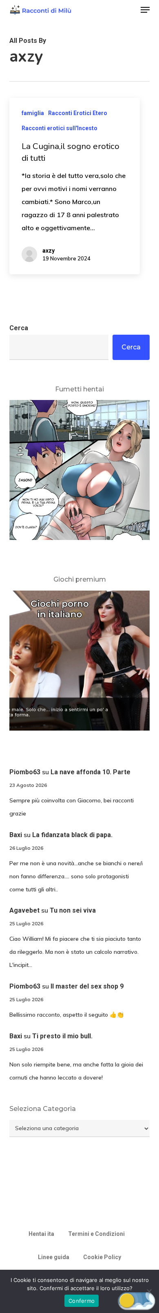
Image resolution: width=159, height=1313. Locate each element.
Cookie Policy (102, 1257)
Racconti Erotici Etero (77, 113)
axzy (48, 250)
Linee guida (53, 1257)
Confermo (81, 1300)
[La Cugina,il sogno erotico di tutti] (74, 186)
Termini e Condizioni (96, 1234)
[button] (145, 10)
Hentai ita (41, 1234)
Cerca (18, 328)
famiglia (33, 113)
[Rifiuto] (149, 1291)
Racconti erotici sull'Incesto (59, 128)
